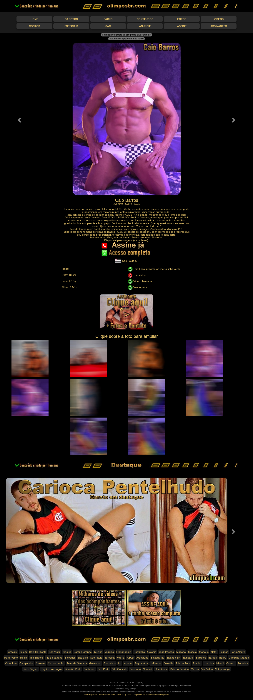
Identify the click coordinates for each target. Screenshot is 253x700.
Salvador (70, 657)
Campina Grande (239, 657)
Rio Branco (36, 657)
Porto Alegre (238, 651)
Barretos (201, 657)
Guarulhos (110, 663)
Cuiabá (98, 651)
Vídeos (219, 19)
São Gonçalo (119, 669)
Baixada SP (173, 657)
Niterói (220, 663)
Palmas (223, 651)
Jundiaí (197, 663)
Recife (24, 657)
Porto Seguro (30, 669)
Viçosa (195, 669)
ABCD (130, 657)
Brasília (66, 651)
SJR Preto (103, 669)
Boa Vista (54, 651)
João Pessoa (166, 651)
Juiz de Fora (183, 663)
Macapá (181, 651)
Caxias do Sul (56, 663)
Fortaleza (139, 651)
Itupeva (128, 663)
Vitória (120, 657)
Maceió (192, 651)
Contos (34, 26)
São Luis (83, 657)
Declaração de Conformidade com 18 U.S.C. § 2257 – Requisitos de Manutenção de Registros (126, 695)
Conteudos (145, 19)
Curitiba (109, 651)
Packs (108, 19)
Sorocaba (135, 669)
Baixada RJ (157, 657)
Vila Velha (207, 669)
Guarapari (95, 663)
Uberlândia (161, 669)
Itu (119, 663)
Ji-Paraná (156, 663)
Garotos (71, 19)
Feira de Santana (76, 663)
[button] (19, 119)
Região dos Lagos (51, 669)
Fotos (181, 19)
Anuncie (145, 26)
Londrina (209, 663)
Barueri (212, 657)
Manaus (204, 651)
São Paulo (96, 657)
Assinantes (218, 26)
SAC (108, 26)
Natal (214, 651)
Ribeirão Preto (72, 669)
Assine (182, 26)
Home (34, 19)
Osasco (230, 663)
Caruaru (41, 663)
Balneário (188, 657)
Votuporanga (222, 669)
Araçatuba (142, 657)
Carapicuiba (26, 663)
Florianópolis (123, 651)
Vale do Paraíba (179, 669)
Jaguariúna (141, 663)
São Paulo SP (130, 260)
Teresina (110, 657)
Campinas (11, 663)
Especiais (71, 26)
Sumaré (147, 669)
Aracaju (12, 651)
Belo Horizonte (37, 651)
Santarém (89, 669)
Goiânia (151, 651)
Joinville (168, 663)
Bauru (222, 657)
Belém (23, 651)
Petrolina (243, 663)
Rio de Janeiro (53, 657)
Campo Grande (83, 651)
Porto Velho (11, 657)
